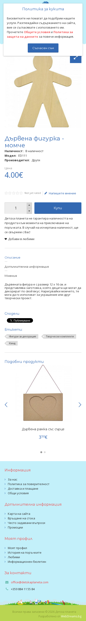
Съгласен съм (43, 48)
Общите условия (37, 32)
